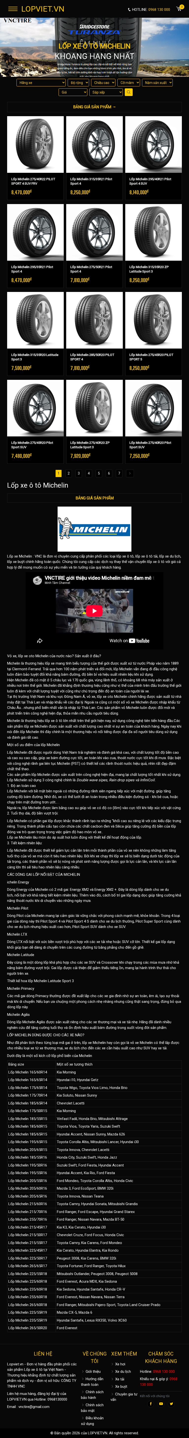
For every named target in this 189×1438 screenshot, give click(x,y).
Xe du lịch (122, 1371)
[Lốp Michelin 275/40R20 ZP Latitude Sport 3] (94, 408)
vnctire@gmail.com (33, 1407)
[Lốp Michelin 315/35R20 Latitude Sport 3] (35, 320)
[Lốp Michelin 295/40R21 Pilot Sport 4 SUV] (153, 144)
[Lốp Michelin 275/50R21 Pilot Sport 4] (94, 232)
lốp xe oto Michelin (112, 696)
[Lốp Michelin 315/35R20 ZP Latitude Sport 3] (153, 232)
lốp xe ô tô (125, 556)
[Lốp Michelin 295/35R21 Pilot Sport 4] (35, 232)
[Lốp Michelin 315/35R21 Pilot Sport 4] (94, 144)
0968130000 (57, 1399)
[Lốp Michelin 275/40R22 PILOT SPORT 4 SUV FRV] (35, 144)
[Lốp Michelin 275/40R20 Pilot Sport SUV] (153, 408)
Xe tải (119, 1379)
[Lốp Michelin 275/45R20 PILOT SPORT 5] (153, 320)
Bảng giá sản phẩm (95, 498)
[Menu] (12, 9)
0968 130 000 (164, 1371)
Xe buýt (120, 1386)
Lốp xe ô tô (33, 1369)
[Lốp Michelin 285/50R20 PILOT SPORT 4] (94, 320)
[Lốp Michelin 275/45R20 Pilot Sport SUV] (35, 408)
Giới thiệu (93, 1371)
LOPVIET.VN (42, 9)
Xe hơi (119, 1364)
